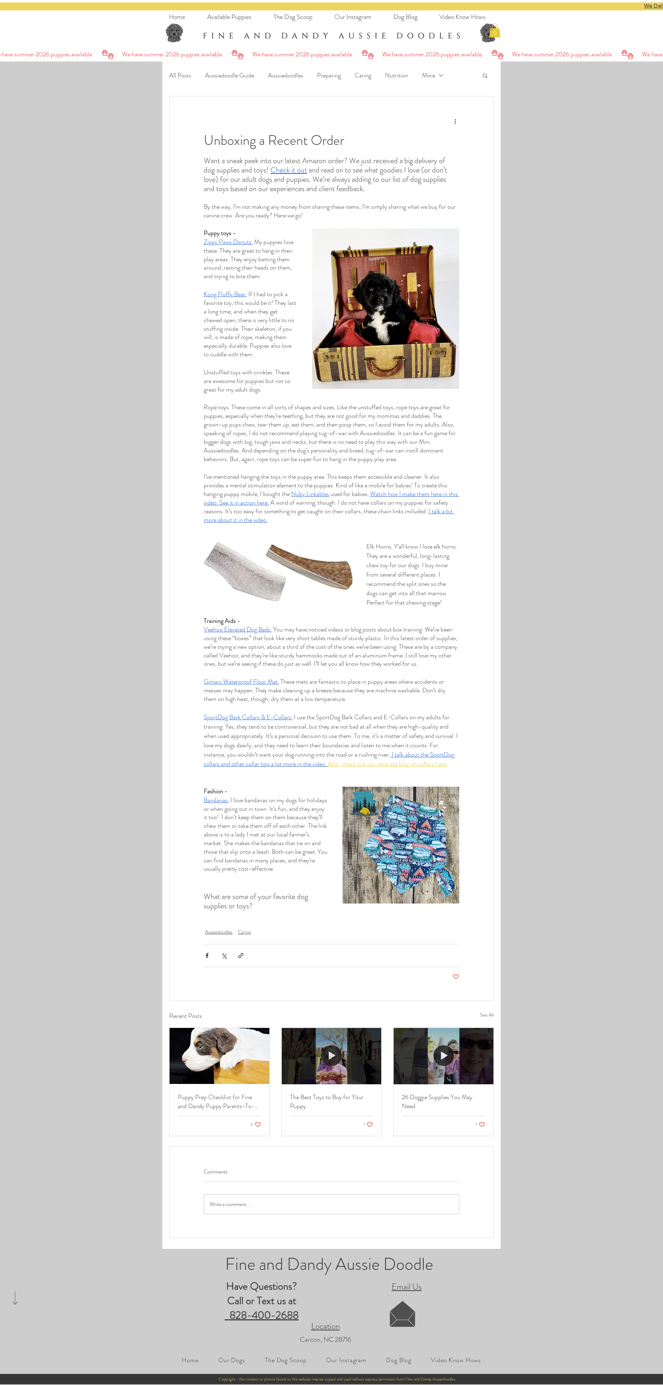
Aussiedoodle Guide (229, 75)
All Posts (180, 75)
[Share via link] (241, 955)
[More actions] (455, 121)
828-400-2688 (262, 1315)
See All (487, 1014)
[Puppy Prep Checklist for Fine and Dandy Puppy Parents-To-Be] (219, 1056)
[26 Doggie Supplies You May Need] (443, 1056)
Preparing (329, 75)
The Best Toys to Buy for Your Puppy (327, 1102)
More (428, 75)
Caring (363, 75)
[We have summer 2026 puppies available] (331, 54)
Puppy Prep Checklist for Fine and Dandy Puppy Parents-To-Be (216, 1102)
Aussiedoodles (285, 75)
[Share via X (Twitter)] (224, 955)
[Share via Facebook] (207, 955)
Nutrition (396, 75)
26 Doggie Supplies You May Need (437, 1102)
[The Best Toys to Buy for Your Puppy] (332, 1056)
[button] (495, 31)
